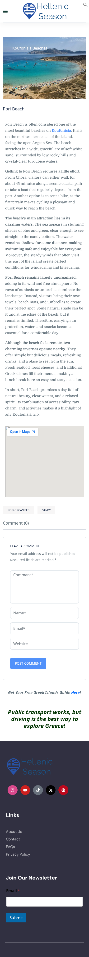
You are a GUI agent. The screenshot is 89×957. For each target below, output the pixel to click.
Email (13, 891)
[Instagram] (13, 790)
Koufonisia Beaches (29, 48)
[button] (85, 4)
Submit (16, 917)
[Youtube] (25, 790)
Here (75, 692)
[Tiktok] (38, 790)
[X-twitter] (51, 790)
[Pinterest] (63, 790)
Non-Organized (18, 510)
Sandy (46, 510)
